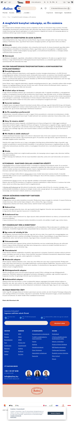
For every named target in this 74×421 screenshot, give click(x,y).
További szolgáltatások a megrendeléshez (39, 337)
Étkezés (6, 337)
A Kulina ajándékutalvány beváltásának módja (59, 337)
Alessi (20, 337)
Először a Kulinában (58, 341)
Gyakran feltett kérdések (59, 344)
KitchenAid (7, 165)
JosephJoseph (22, 345)
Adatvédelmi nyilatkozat (39, 353)
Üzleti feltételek (37, 350)
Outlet (6, 354)
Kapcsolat (35, 356)
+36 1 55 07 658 (11, 371)
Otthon (6, 351)
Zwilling (20, 348)
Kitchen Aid (21, 342)
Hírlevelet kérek (59, 323)
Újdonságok (59, 12)
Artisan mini (28, 174)
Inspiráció (49, 12)
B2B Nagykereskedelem (59, 347)
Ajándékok (67, 12)
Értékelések (55, 334)
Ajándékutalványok (37, 347)
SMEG (20, 339)
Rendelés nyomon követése (60, 353)
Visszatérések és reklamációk (40, 334)
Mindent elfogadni (55, 413)
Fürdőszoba (7, 345)
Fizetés (34, 341)
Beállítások (13, 417)
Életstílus (7, 348)
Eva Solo (20, 354)
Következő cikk (14, 300)
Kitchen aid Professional (10, 187)
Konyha (6, 334)
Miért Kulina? (56, 356)
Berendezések (8, 339)
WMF (19, 334)
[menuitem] (5, 13)
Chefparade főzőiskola (58, 350)
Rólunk (54, 359)
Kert (5, 342)
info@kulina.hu (11, 376)
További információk (15, 415)
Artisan (15, 180)
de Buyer (20, 351)
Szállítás (34, 344)
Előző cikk (6, 300)
